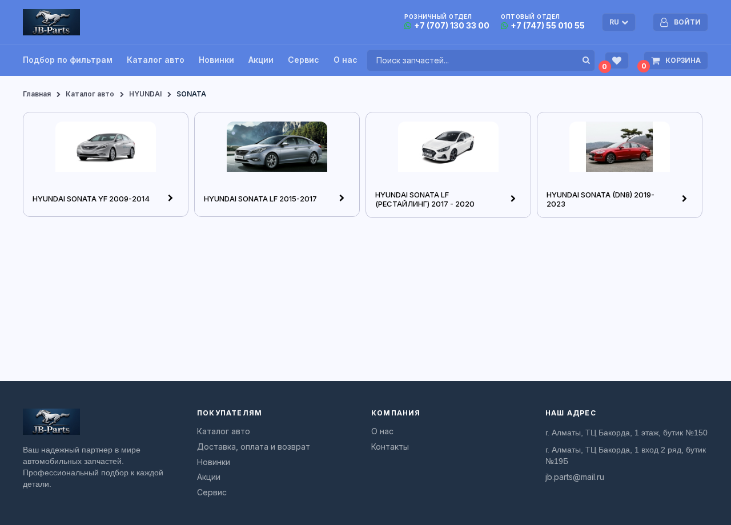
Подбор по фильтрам (68, 59)
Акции (261, 59)
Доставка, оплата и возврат (253, 446)
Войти (687, 22)
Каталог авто (155, 59)
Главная (37, 94)
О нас (346, 59)
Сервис (303, 59)
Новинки (216, 59)
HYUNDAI (145, 94)
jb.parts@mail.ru (574, 477)
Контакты (390, 446)
